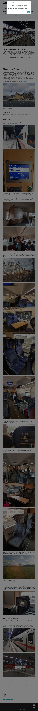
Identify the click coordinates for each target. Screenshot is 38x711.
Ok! (28, 12)
